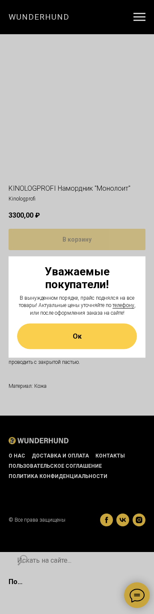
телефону (123, 305)
